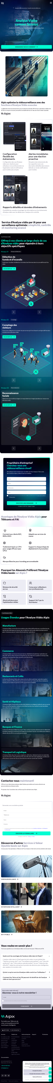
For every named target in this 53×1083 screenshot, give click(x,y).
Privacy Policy (12, 497)
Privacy (29, 506)
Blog (23, 1040)
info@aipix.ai (4, 1068)
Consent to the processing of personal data (42, 1079)
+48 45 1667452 (5, 1065)
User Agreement (32, 1079)
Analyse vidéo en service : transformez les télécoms (27, 8)
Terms (33, 506)
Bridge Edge (14, 1052)
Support (34, 1034)
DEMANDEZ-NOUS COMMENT (25, 47)
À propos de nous (26, 1036)
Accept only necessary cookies (37, 1073)
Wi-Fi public (4, 1044)
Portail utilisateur (15, 1036)
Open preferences (37, 1076)
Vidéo (23, 1042)
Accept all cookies (37, 1070)
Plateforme (14, 1034)
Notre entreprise (26, 1034)
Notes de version (26, 1045)
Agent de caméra (15, 1054)
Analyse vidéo (4, 1042)
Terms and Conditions (41, 495)
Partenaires (45, 1034)
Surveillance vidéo (5, 1036)
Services (3, 1034)
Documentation (5, 1057)
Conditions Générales (37, 828)
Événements (25, 1044)
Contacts (24, 1038)
